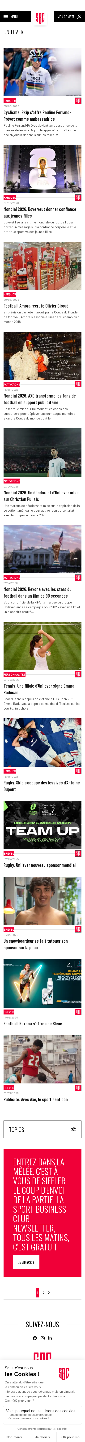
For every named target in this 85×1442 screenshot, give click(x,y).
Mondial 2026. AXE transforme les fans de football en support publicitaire (40, 399)
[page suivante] (48, 1292)
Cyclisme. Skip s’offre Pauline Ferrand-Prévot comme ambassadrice (37, 115)
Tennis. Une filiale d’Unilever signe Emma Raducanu (39, 689)
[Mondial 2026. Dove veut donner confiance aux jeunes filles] (42, 169)
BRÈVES (9, 853)
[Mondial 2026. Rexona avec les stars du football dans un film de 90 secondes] (42, 549)
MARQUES (10, 101)
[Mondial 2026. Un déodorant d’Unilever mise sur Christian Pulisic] (42, 452)
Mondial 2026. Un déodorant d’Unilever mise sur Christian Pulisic (41, 496)
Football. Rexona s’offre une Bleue (33, 1023)
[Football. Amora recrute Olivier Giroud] (42, 266)
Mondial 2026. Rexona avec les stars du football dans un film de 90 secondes (38, 592)
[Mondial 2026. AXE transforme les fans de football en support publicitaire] (42, 356)
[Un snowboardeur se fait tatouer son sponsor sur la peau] (42, 901)
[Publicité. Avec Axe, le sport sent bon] (42, 1059)
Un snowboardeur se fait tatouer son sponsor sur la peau (36, 944)
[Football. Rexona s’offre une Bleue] (42, 983)
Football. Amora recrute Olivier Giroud (36, 305)
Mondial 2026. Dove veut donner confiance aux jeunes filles (40, 212)
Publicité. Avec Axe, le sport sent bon (36, 1099)
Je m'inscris (26, 1262)
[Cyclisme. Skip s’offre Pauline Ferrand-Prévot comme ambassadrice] (42, 72)
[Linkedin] (50, 1338)
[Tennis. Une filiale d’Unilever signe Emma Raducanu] (42, 646)
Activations (12, 384)
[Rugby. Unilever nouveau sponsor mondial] (42, 825)
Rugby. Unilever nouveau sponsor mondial (40, 865)
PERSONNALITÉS (15, 674)
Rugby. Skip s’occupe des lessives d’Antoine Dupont (42, 786)
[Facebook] (35, 1338)
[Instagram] (43, 1338)
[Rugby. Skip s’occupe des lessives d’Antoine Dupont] (42, 742)
